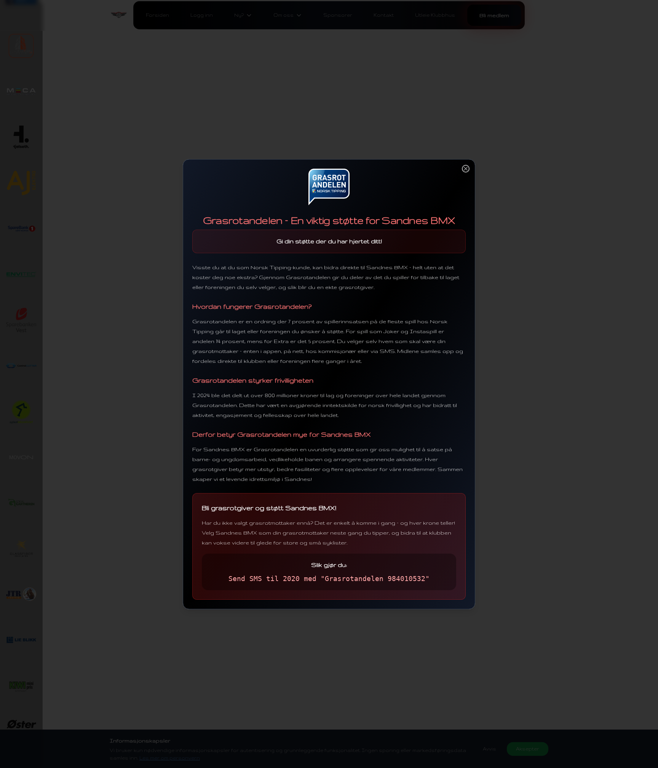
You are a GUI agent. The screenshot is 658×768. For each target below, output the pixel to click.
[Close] (466, 169)
